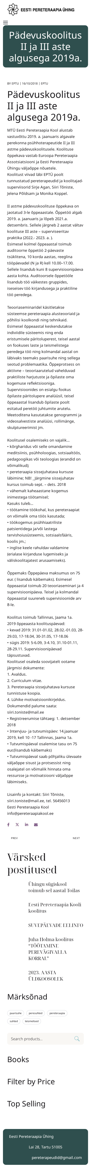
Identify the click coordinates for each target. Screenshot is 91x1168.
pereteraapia (57, 1013)
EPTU (15, 83)
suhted (14, 1021)
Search (77, 1039)
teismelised (32, 1021)
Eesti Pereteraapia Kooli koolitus (54, 907)
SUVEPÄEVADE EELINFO (55, 925)
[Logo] (41, 9)
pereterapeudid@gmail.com (57, 1157)
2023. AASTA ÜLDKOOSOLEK (45, 975)
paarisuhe (16, 1013)
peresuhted (35, 1013)
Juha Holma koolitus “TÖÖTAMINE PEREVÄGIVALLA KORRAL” (50, 948)
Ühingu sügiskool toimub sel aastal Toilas (54, 887)
